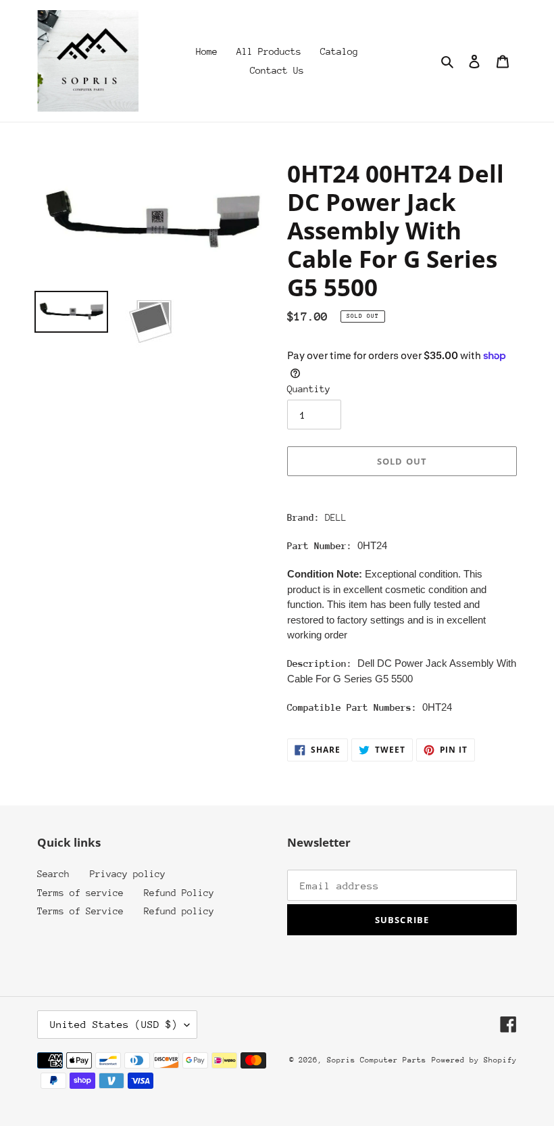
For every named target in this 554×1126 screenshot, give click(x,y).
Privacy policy (128, 873)
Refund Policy (179, 892)
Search (53, 873)
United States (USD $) (114, 1024)
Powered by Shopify (474, 1060)
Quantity (308, 388)
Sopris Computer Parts (376, 1060)
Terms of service (80, 892)
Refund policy (179, 911)
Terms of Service (80, 911)
